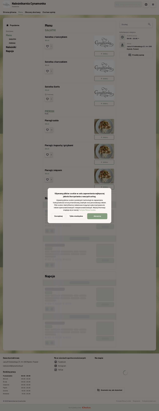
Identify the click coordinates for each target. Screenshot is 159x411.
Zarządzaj (58, 216)
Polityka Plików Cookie (87, 210)
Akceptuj (97, 216)
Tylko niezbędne (76, 216)
